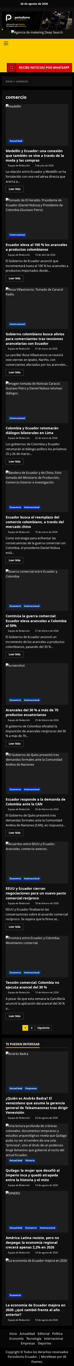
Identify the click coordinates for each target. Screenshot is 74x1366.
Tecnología (33, 1338)
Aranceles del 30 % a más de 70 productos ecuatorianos (37, 684)
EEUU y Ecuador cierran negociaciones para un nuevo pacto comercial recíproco (37, 862)
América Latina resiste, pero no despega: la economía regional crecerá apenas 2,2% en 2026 (32, 1242)
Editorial (44, 1334)
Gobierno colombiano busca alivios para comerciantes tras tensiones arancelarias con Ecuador (37, 308)
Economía (15, 507)
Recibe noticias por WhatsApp (44, 67)
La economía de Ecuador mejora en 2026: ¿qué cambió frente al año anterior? (35, 1310)
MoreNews (48, 1357)
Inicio (13, 1334)
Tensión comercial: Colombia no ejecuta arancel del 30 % (37, 956)
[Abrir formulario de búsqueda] (71, 55)
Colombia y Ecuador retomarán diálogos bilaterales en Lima (37, 402)
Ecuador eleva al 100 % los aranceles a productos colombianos (37, 219)
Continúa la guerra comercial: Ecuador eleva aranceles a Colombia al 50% (37, 590)
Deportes (44, 1343)
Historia (30, 1160)
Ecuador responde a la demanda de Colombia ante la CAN (37, 773)
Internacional (17, 234)
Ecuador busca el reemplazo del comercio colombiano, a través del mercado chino (37, 491)
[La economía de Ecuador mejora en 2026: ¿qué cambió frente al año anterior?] (37, 1279)
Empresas (31, 1088)
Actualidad (16, 140)
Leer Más (16, 189)
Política (57, 1334)
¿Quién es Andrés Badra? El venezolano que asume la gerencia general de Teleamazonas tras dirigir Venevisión (37, 1105)
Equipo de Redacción (19, 165)
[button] (6, 43)
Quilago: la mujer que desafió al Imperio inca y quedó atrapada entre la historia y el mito (33, 1175)
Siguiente (43, 1028)
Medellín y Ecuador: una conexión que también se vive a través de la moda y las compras (37, 125)
